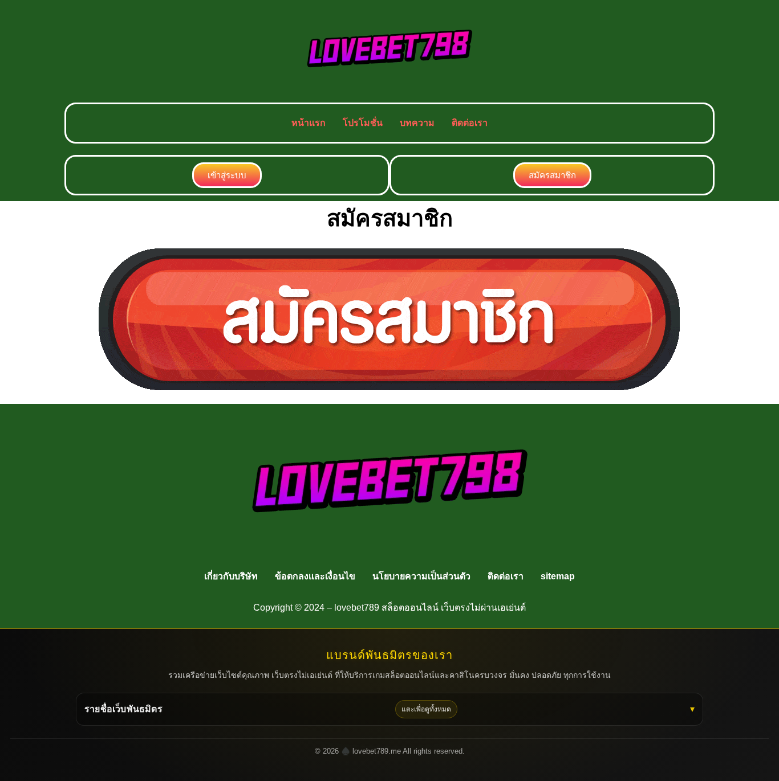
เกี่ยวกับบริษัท (231, 576)
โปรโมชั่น (363, 123)
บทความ (417, 123)
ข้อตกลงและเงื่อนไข (315, 576)
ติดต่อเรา (470, 123)
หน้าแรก (308, 123)
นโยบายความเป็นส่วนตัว (421, 576)
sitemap (558, 576)
